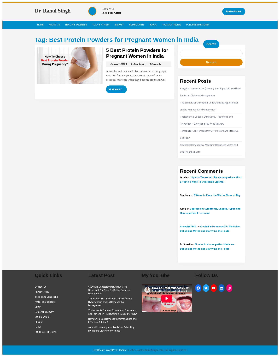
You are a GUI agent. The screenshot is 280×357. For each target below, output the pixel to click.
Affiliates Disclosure (45, 302)
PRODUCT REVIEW (171, 24)
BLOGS (153, 24)
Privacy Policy (42, 291)
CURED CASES (42, 317)
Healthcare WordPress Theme (110, 349)
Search (211, 44)
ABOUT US (54, 24)
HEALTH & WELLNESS (76, 24)
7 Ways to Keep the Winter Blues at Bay (217, 195)
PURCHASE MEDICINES (198, 24)
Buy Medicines (233, 11)
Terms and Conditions (46, 297)
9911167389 (111, 13)
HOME (40, 24)
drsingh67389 (188, 226)
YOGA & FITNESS (101, 24)
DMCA (38, 307)
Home (38, 327)
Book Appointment (44, 312)
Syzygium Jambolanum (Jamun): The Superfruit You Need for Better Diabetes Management (109, 290)
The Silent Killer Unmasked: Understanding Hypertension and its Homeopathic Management (110, 302)
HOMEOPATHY (136, 24)
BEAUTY (119, 24)
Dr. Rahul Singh (53, 11)
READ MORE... (118, 90)
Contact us (41, 286)
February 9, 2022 (118, 64)
